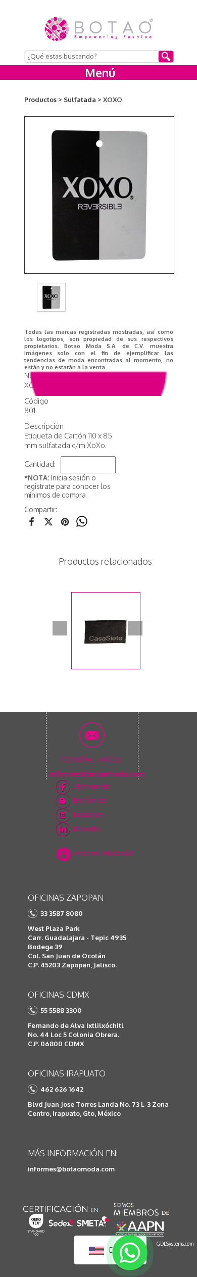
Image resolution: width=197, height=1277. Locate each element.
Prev (60, 628)
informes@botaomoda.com (71, 1169)
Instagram (88, 814)
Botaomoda (90, 800)
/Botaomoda (92, 786)
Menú (100, 72)
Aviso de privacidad (102, 853)
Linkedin (86, 828)
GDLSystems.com (175, 1244)
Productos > (43, 99)
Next (135, 628)
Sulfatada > (83, 99)
